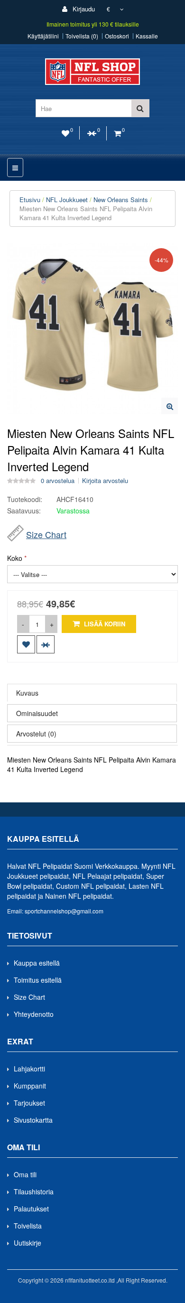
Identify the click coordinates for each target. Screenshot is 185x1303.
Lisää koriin (103, 623)
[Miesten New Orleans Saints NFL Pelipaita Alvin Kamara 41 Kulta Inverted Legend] (169, 406)
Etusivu (29, 199)
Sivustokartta (33, 1120)
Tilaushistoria (34, 1191)
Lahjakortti (29, 1068)
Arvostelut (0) (36, 733)
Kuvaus (27, 693)
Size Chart (46, 534)
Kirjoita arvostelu (105, 481)
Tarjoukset (29, 1103)
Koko (14, 558)
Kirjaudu (83, 8)
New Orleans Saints (120, 199)
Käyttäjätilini (43, 36)
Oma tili (25, 1174)
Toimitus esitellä (38, 980)
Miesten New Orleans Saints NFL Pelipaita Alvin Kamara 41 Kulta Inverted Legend (85, 213)
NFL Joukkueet (67, 199)
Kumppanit (30, 1085)
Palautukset (31, 1208)
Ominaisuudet (37, 713)
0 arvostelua (57, 481)
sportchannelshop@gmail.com (64, 911)
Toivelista (28, 1225)
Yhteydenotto (34, 1014)
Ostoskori (117, 36)
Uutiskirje (27, 1242)
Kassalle (147, 36)
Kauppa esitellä (37, 963)
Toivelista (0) (81, 36)
